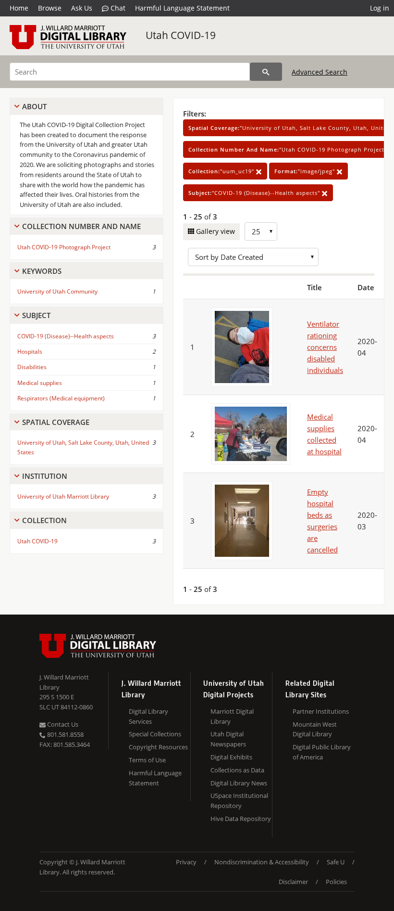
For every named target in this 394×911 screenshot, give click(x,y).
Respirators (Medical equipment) (61, 398)
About (34, 106)
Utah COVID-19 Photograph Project (64, 247)
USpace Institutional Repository (239, 800)
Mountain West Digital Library (315, 729)
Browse (50, 8)
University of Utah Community (57, 291)
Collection (44, 520)
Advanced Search (319, 72)
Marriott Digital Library (232, 716)
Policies (336, 881)
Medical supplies (39, 383)
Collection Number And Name (81, 226)
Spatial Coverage (55, 422)
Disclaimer (293, 881)
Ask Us (81, 8)
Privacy (186, 862)
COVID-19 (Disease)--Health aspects (65, 336)
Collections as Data (237, 770)
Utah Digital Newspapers (228, 739)
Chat (117, 8)
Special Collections (155, 734)
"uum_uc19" (222, 171)
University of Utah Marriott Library (63, 496)
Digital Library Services (148, 716)
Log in (379, 8)
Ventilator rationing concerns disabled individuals (325, 347)
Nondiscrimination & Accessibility (261, 862)
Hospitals (29, 351)
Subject (36, 315)
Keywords (42, 271)
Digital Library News (238, 783)
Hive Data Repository (240, 818)
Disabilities (32, 367)
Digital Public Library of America (322, 752)
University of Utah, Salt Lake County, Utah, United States (83, 447)
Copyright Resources (158, 747)
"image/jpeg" (305, 171)
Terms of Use (147, 760)
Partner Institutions (321, 711)
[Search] (266, 72)
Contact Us (62, 724)
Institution (44, 476)
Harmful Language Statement (182, 8)
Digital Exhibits (231, 757)
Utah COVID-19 (181, 35)
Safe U (336, 862)
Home (19, 8)
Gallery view (214, 231)
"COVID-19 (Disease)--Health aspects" (255, 192)
